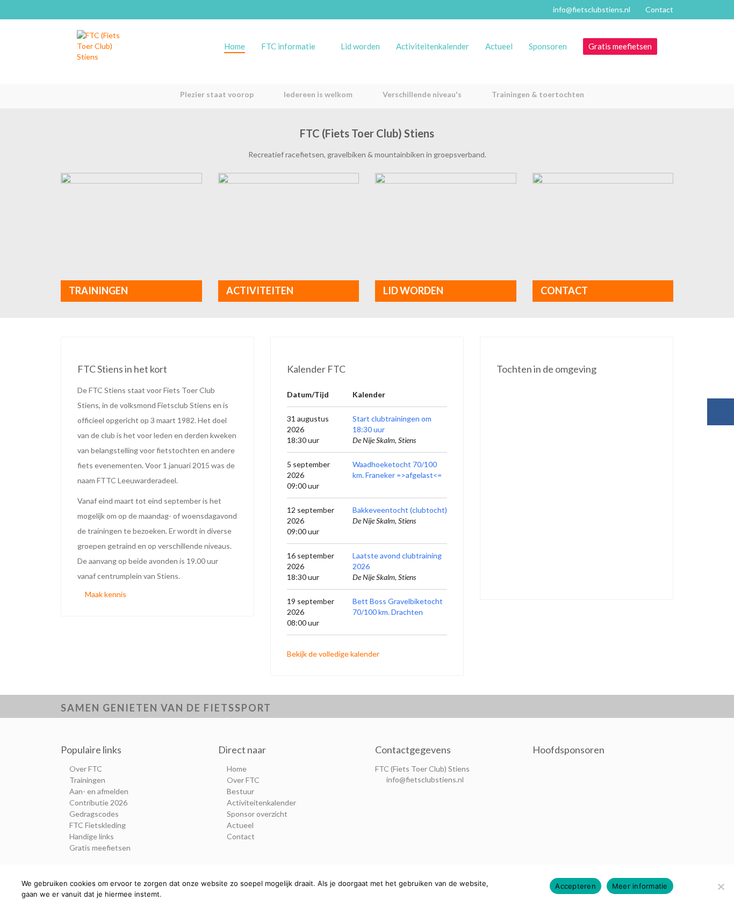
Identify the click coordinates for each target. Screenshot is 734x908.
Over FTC (85, 768)
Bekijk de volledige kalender (333, 653)
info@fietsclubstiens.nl (591, 9)
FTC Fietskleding (97, 825)
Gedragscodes (94, 813)
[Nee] (720, 886)
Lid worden (360, 46)
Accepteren (575, 886)
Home (234, 46)
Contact (659, 9)
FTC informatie (288, 46)
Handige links (91, 836)
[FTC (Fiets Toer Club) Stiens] (98, 46)
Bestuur (240, 791)
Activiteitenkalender (432, 46)
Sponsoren (548, 46)
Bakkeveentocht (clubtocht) (399, 509)
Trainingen (87, 779)
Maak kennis (104, 594)
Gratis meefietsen (620, 46)
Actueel (499, 46)
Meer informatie (640, 886)
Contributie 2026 (98, 802)
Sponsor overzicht (257, 813)
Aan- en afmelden (98, 791)
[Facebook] (720, 411)
